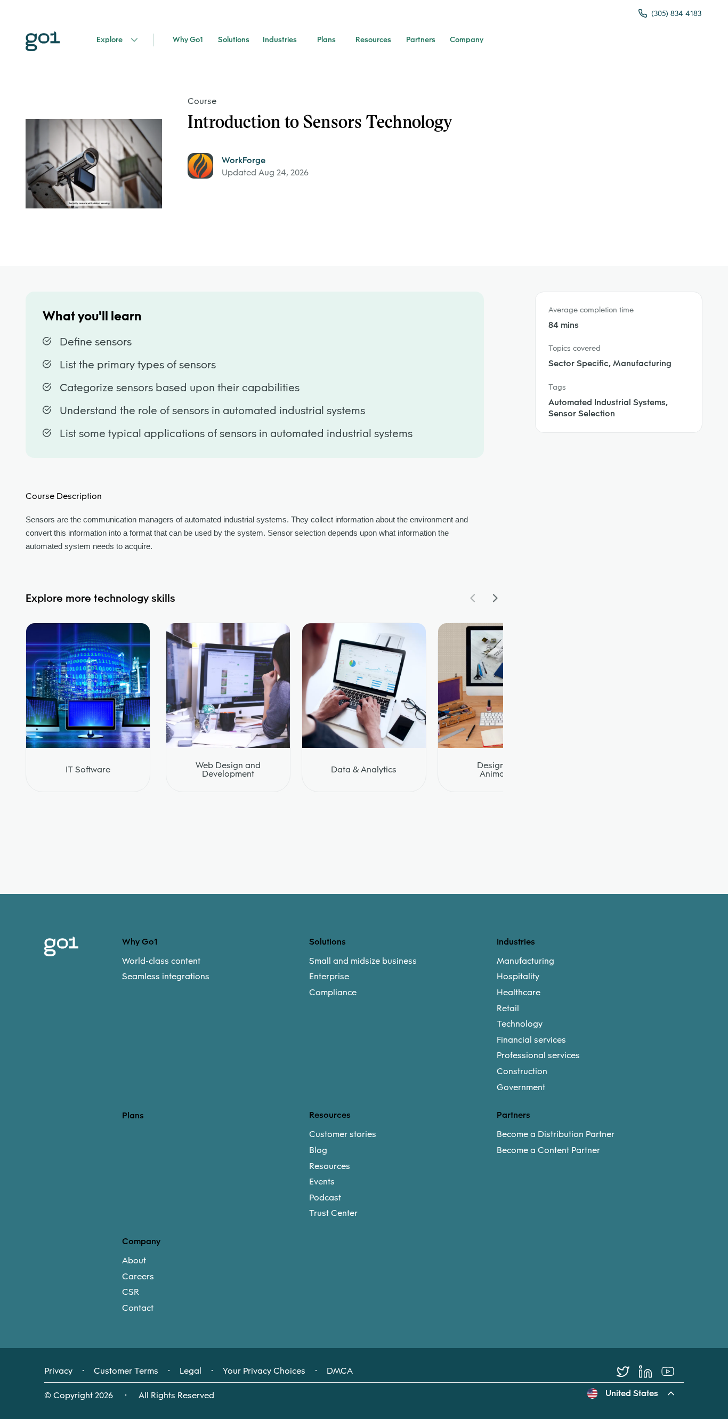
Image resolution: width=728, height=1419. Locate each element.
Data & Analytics (364, 769)
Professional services (538, 1055)
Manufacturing (525, 961)
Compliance (333, 992)
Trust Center (333, 1213)
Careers (138, 1277)
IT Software (88, 769)
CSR (130, 1292)
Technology (520, 1024)
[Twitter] (628, 1371)
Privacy (58, 1371)
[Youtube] (672, 1371)
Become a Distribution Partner (555, 1134)
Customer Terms (126, 1371)
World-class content (161, 961)
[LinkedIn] (650, 1371)
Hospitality (518, 976)
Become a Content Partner (548, 1150)
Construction (522, 1071)
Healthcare (518, 992)
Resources (329, 1166)
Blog (318, 1150)
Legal (190, 1371)
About (134, 1261)
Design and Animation (499, 769)
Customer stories (342, 1134)
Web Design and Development (228, 769)
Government (521, 1087)
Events (322, 1182)
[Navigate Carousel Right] (494, 598)
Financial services (531, 1040)
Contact (137, 1308)
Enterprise (329, 976)
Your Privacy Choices (264, 1371)
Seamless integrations (165, 976)
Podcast (325, 1198)
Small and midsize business (363, 961)
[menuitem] (215, 968)
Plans (133, 1115)
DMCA (340, 1371)
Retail (508, 1008)
